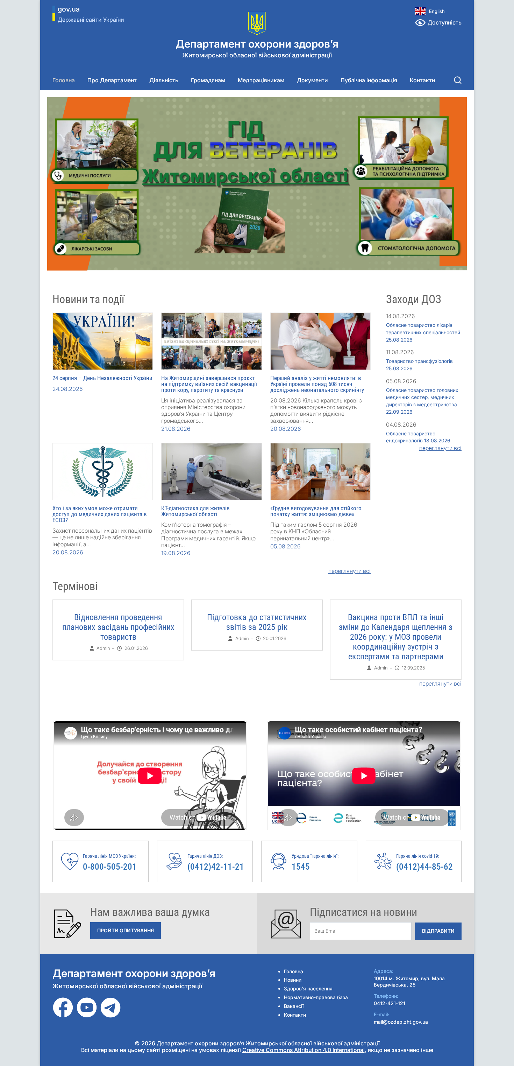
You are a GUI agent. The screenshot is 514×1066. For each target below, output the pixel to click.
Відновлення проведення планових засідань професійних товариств (118, 627)
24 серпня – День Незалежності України (102, 377)
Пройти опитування (125, 930)
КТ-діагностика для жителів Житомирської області (195, 511)
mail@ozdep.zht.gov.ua (401, 1022)
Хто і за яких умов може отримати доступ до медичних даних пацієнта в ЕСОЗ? (99, 514)
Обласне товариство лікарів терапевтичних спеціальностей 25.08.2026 (423, 332)
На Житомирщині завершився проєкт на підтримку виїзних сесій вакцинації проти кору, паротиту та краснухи (209, 383)
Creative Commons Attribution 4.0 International (303, 1049)
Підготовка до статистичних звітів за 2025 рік (257, 622)
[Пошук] (458, 80)
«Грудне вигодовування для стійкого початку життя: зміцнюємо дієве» (316, 511)
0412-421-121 (389, 1003)
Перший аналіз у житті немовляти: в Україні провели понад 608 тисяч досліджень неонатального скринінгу (317, 383)
